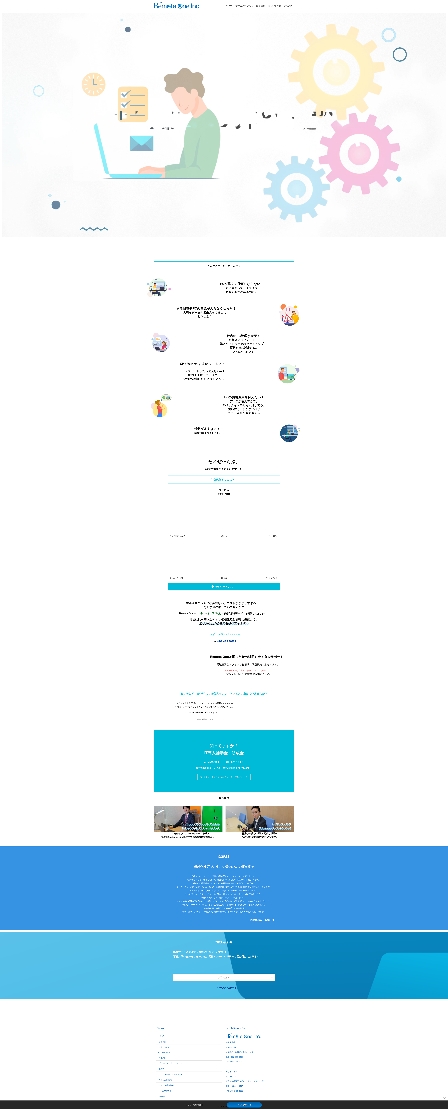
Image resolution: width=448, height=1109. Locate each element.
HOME (161, 1036)
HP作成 (162, 1096)
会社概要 (162, 1041)
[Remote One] (177, 5)
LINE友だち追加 (166, 1052)
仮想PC (162, 1068)
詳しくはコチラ (243, 1105)
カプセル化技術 (165, 1079)
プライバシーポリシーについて (172, 1063)
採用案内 (162, 1057)
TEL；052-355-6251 (234, 1057)
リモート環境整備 (166, 1085)
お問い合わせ (164, 1047)
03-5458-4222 (237, 1091)
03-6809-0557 (237, 1086)
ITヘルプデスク (165, 1091)
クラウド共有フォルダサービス (172, 1074)
